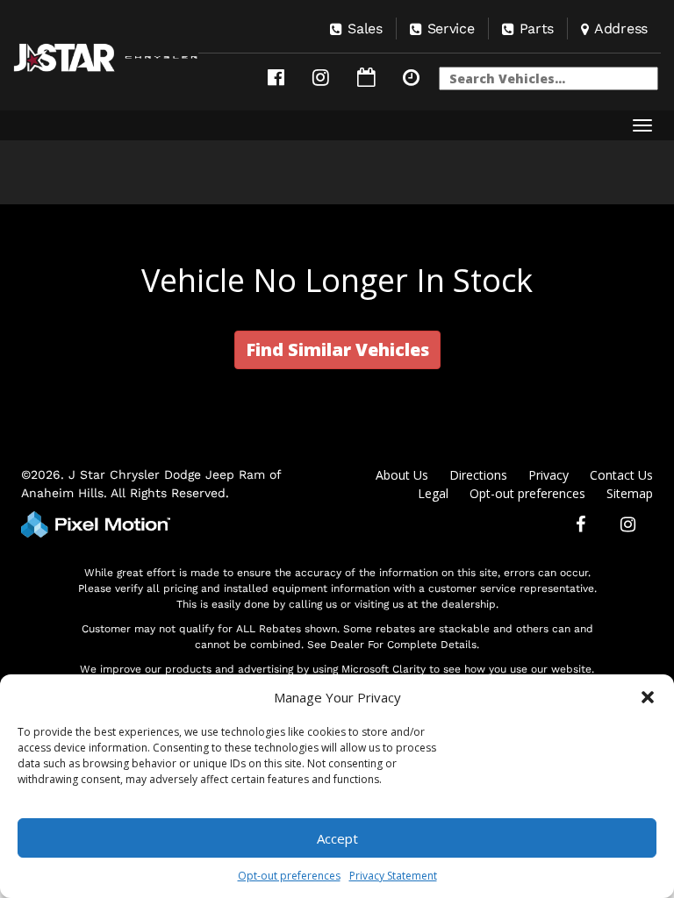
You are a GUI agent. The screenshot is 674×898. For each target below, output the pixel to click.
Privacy (548, 475)
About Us (402, 475)
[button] (647, 697)
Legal (433, 493)
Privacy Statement (393, 875)
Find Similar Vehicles (337, 349)
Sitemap (629, 493)
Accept (337, 838)
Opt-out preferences (289, 875)
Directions (478, 475)
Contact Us (621, 475)
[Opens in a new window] (276, 78)
